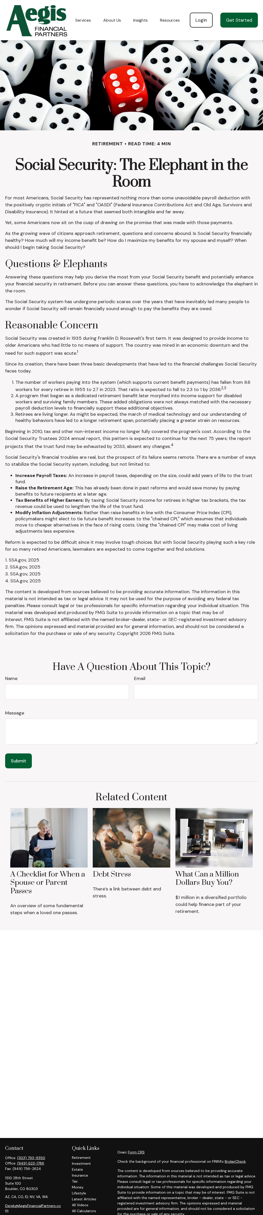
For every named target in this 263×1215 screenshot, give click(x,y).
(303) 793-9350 (31, 1157)
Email (139, 678)
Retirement (81, 1157)
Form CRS (136, 1152)
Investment (81, 1163)
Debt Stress (112, 874)
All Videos (80, 1205)
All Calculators (84, 1211)
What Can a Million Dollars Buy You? (207, 878)
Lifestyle (79, 1193)
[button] (83, 20)
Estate (77, 1169)
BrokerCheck (235, 1161)
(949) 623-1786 (30, 1163)
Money (77, 1187)
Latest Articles (84, 1199)
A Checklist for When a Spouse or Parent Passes (47, 883)
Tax (75, 1181)
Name (11, 678)
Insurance (80, 1175)
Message (14, 713)
